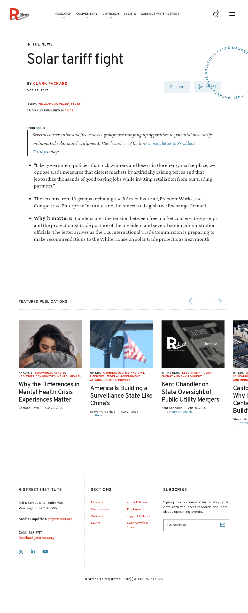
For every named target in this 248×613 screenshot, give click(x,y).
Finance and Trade (54, 104)
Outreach (110, 14)
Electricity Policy (196, 373)
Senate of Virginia (180, 411)
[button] (207, 87)
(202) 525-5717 (30, 532)
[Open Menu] (232, 14)
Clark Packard (50, 84)
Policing (110, 380)
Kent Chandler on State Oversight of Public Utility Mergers (190, 392)
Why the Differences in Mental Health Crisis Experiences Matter (49, 392)
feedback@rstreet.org (36, 537)
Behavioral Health (50, 373)
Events (130, 14)
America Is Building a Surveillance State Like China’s (121, 396)
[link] (21, 551)
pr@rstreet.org (60, 519)
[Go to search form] (216, 14)
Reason (100, 415)
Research (97, 502)
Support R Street (138, 516)
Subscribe (223, 525)
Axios (69, 110)
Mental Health (69, 376)
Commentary (100, 509)
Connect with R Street (160, 14)
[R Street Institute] (19, 14)
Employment (135, 509)
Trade (76, 104)
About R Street (137, 502)
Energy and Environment (182, 376)
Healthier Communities (37, 376)
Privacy (124, 380)
